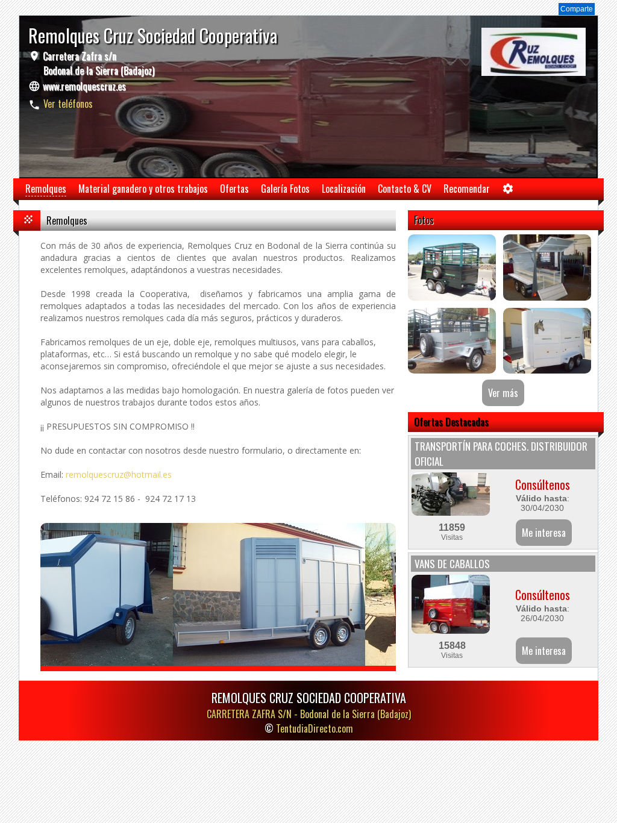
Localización (344, 188)
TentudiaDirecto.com (314, 728)
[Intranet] (508, 191)
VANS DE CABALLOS (452, 563)
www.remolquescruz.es (84, 86)
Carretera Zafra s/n (97, 63)
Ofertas (234, 188)
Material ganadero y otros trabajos (143, 188)
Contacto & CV (404, 188)
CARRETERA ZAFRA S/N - (309, 714)
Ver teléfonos (68, 103)
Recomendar (466, 188)
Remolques (45, 188)
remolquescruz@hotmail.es (119, 474)
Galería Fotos (285, 188)
